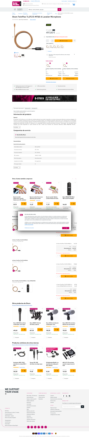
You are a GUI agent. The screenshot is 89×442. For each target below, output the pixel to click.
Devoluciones (53, 400)
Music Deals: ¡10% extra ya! (32, 395)
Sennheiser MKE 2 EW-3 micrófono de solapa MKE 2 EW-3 (19, 364)
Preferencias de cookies (29, 227)
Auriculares (29, 404)
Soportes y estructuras (31, 419)
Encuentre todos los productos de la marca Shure (22, 305)
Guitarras (28, 407)
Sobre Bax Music (42, 395)
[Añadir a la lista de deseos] (74, 40)
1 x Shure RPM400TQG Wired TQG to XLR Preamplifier (64, 286)
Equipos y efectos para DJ (31, 399)
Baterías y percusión (30, 410)
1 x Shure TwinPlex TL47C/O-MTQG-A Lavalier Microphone (64, 284)
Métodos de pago (53, 397)
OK (66, 228)
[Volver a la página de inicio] (15, 9)
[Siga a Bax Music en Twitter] (66, 396)
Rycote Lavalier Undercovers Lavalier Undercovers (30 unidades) (19, 198)
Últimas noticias (42, 397)
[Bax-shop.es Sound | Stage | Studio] (16, 3)
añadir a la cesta (70, 235)
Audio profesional (30, 397)
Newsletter (41, 399)
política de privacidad (29, 224)
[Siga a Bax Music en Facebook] (63, 396)
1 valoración (38, 200)
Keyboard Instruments (31, 412)
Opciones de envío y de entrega (56, 399)
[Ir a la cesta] (73, 4)
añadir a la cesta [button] (64, 40)
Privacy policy (53, 412)
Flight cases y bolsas (31, 421)
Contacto (52, 395)
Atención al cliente (55, 393)
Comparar (17, 337)
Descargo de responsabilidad (55, 411)
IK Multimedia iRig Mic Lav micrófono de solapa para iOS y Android (52, 364)
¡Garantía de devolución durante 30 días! (32, 5)
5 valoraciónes (55, 367)
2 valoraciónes (22, 326)
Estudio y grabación (30, 400)
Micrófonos (29, 402)
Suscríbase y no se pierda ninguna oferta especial (71, 403)
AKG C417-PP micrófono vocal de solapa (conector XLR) (69, 364)
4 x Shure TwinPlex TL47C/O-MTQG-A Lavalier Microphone (64, 264)
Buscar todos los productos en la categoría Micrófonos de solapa (25, 344)
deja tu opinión (33, 19)
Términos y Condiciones (54, 409)
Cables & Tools (29, 417)
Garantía (52, 402)
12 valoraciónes (71, 326)
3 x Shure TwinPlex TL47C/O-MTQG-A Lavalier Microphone (64, 243)
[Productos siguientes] (76, 179)
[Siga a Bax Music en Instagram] (69, 396)
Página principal (53, 407)
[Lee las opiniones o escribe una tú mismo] (15, 19)
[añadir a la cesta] (23, 203)
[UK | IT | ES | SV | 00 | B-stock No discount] (44, 98)
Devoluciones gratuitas (29, 3)
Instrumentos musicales (31, 405)
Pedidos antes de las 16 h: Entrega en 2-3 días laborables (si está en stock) (56, 3)
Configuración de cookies (55, 414)
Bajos (28, 409)
